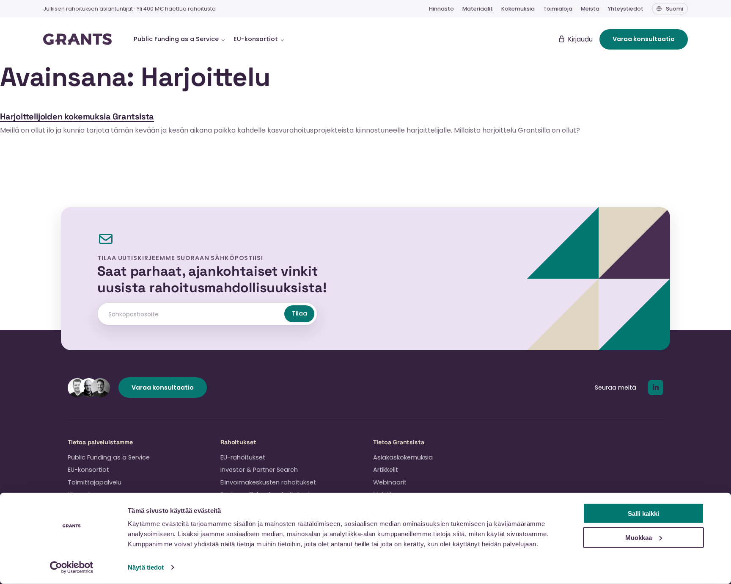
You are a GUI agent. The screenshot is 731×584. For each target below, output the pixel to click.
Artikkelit (385, 469)
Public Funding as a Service (109, 457)
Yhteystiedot (625, 8)
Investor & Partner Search (259, 469)
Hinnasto (441, 8)
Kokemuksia (518, 8)
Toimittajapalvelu (94, 482)
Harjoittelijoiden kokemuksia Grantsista (77, 116)
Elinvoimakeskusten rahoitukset (268, 482)
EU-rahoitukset (242, 457)
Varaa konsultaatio (644, 39)
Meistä (590, 8)
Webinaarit (390, 482)
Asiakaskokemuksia (403, 457)
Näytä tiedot (146, 567)
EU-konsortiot (88, 469)
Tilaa (299, 313)
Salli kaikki (643, 513)
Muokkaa (638, 537)
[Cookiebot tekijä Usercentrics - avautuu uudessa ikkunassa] (72, 567)
